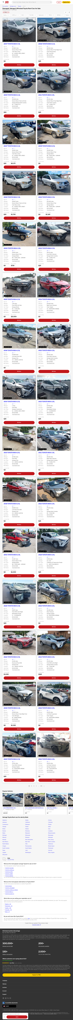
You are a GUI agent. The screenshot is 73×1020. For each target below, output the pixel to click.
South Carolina (5, 848)
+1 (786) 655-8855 (6, 1010)
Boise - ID (7, 911)
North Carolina (51, 841)
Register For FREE (36, 974)
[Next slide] (33, 30)
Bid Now (19, 64)
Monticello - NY (8, 906)
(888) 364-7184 (14, 1010)
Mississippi (50, 835)
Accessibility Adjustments (11, 1002)
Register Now (66, 2)
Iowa (49, 828)
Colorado (50, 822)
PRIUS (51, 15)
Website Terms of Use (38, 1013)
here (29, 918)
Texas (3, 850)
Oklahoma (50, 843)
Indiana (27, 828)
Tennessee (50, 848)
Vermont (50, 850)
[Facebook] (6, 998)
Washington (28, 852)
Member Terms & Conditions (49, 1013)
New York (27, 841)
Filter (6, 12)
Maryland (27, 833)
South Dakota (28, 848)
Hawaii (26, 826)
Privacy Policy (32, 1013)
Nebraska (50, 837)
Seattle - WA (8, 908)
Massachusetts (51, 833)
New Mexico (5, 841)
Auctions (4, 987)
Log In (59, 2)
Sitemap (55, 1013)
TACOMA (32, 15)
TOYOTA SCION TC (9, 893)
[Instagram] (3, 998)
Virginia (4, 852)
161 (41, 786)
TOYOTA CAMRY (9, 873)
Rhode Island (51, 846)
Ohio (26, 843)
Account (4, 990)
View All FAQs (10, 859)
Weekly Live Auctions (7, 954)
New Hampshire (29, 839)
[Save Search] (69, 12)
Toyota (19, 6)
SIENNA (60, 15)
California (27, 822)
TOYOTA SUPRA (9, 872)
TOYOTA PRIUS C (9, 891)
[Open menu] (3, 2)
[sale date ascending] (65, 12)
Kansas (4, 830)
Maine (3, 833)
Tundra (68, 15)
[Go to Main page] (7, 2)
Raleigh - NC (8, 904)
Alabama (4, 820)
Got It (17, 1017)
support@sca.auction (24, 1010)
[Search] (51, 2)
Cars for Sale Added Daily (44, 954)
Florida (49, 824)
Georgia (4, 826)
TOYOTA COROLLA (9, 870)
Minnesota (27, 835)
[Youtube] (10, 998)
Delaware (27, 824)
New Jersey (51, 839)
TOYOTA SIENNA (9, 875)
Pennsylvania (28, 846)
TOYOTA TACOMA (9, 868)
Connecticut (5, 824)
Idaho (49, 826)
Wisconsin (4, 854)
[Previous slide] (5, 30)
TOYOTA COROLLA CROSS (11, 890)
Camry (6, 15)
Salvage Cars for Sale (7, 946)
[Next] (44, 786)
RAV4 (24, 15)
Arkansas (4, 822)
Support (4, 994)
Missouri (4, 837)
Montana (27, 837)
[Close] (26, 1014)
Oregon (4, 846)
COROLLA (15, 15)
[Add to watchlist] (34, 19)
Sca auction (5, 6)
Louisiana (50, 830)
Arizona (50, 820)
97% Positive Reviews (7, 960)
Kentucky (27, 830)
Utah (26, 850)
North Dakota (5, 843)
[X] (8, 998)
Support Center (35, 924)
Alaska (26, 820)
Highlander (42, 15)
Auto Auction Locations (43, 946)
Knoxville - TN (8, 909)
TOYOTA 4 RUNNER (9, 888)
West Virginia (51, 852)
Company (4, 980)
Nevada (4, 839)
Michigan (4, 835)
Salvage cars (13, 6)
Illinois (3, 828)
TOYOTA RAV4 (8, 886)
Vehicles (4, 984)
